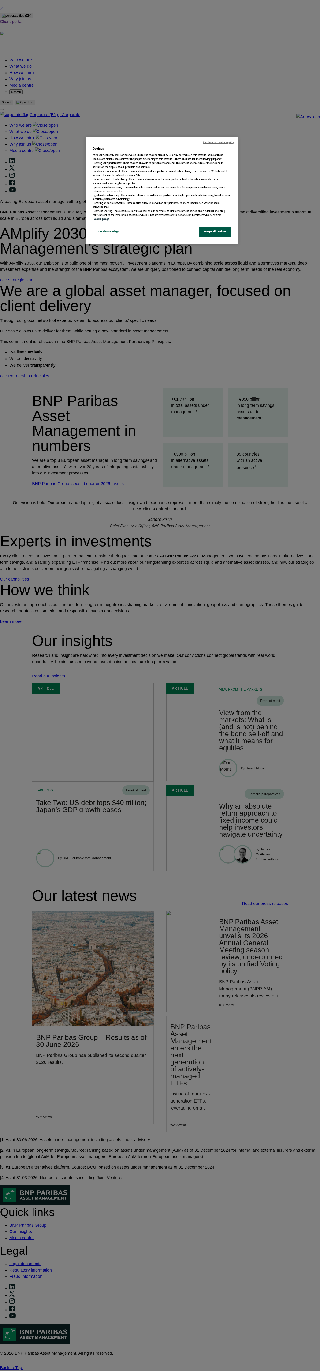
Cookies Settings (108, 231)
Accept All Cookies (214, 231)
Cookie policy (101, 219)
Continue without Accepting (218, 142)
